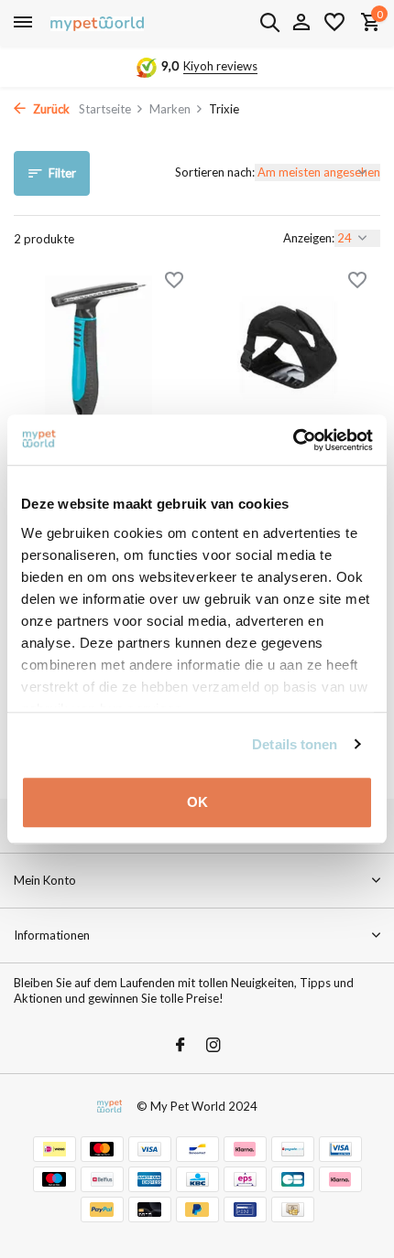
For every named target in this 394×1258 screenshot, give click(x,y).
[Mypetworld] (97, 23)
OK (197, 802)
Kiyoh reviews (220, 66)
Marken (170, 109)
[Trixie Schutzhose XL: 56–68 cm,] (295, 351)
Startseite (105, 109)
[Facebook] (180, 1045)
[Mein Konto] (301, 23)
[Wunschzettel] (334, 23)
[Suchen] (269, 22)
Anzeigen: (308, 238)
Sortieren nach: (215, 172)
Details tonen (294, 744)
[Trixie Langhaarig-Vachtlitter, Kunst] (98, 351)
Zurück (50, 109)
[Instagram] (213, 1045)
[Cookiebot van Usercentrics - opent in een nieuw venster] (293, 440)
